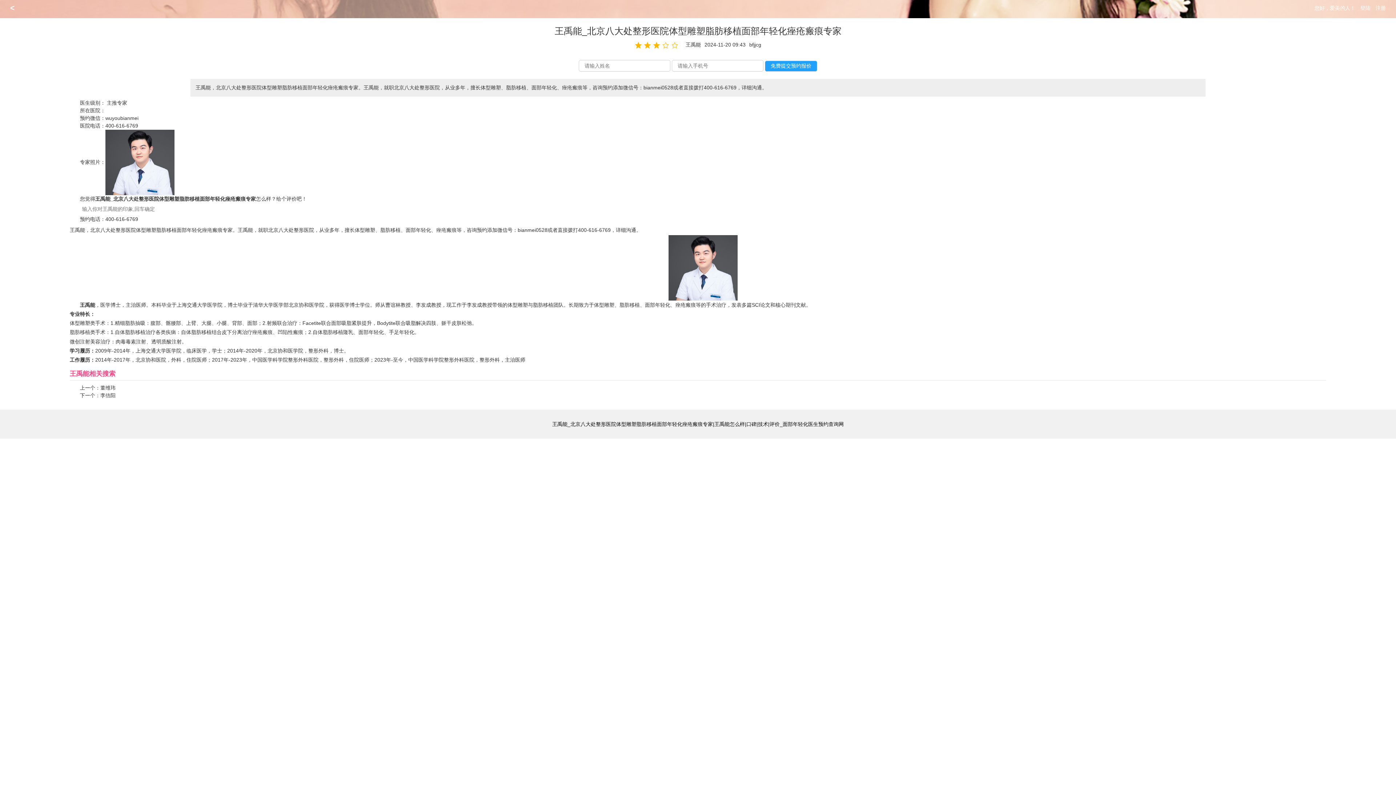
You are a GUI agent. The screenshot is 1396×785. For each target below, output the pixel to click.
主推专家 (117, 103)
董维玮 (108, 388)
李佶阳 (108, 395)
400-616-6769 (121, 126)
